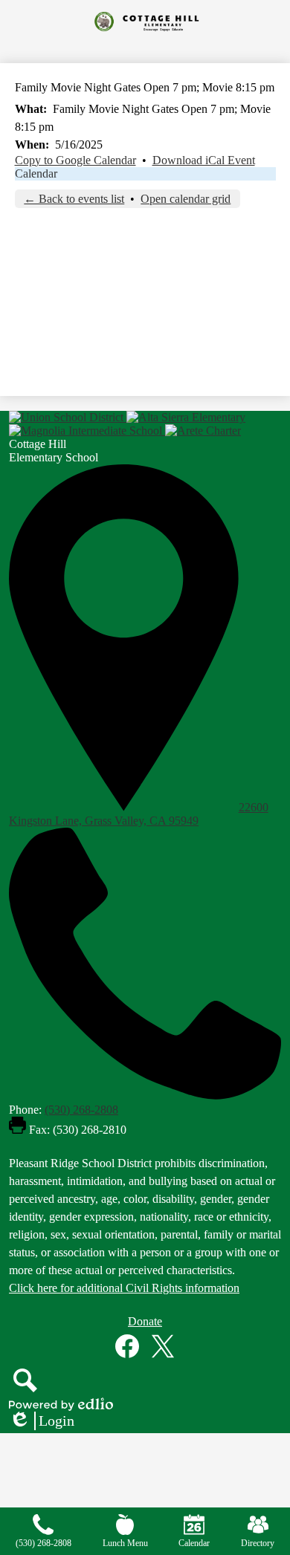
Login (41, 1421)
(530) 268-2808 (81, 1109)
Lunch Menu (125, 1543)
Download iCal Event (203, 160)
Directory (257, 1543)
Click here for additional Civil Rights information (124, 1288)
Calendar (36, 173)
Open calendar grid (186, 198)
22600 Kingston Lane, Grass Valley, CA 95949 (138, 814)
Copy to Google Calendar (75, 160)
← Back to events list (74, 198)
